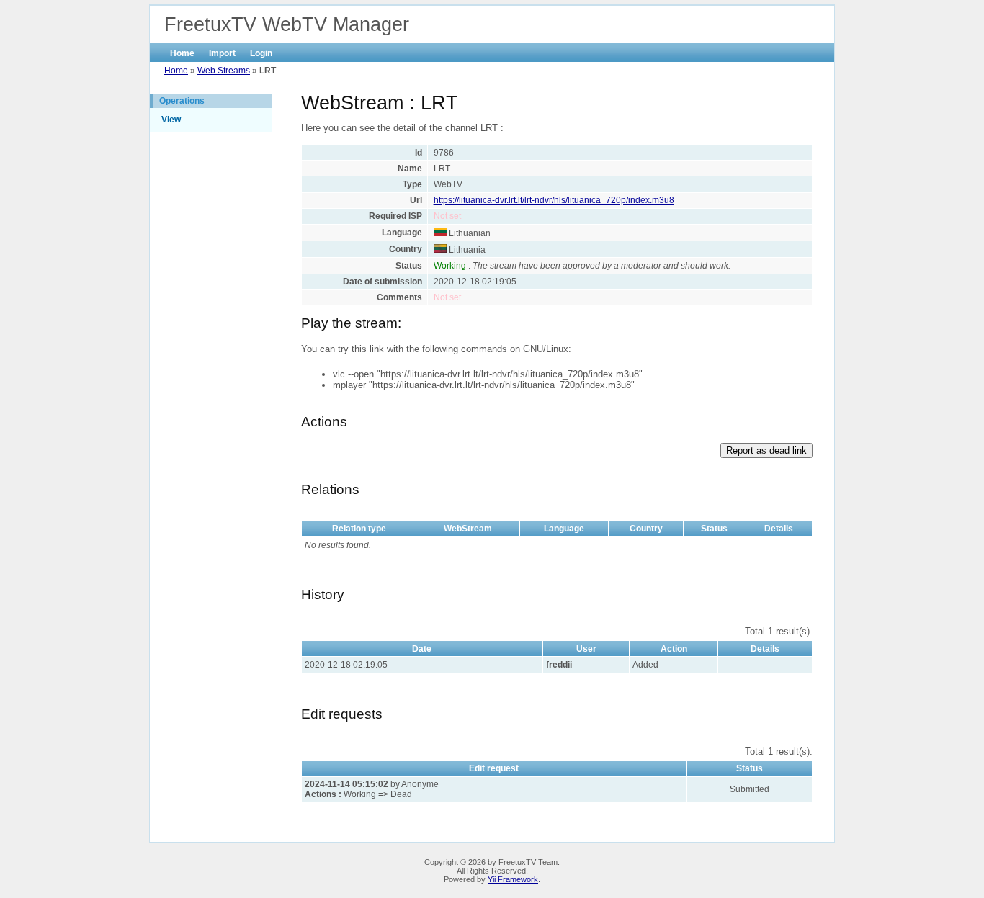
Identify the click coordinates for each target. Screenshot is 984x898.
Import (222, 53)
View (171, 120)
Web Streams (223, 71)
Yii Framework (513, 879)
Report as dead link (766, 450)
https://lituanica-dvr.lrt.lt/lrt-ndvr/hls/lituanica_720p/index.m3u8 (554, 200)
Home (182, 53)
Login (261, 53)
